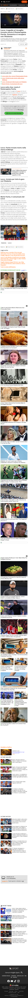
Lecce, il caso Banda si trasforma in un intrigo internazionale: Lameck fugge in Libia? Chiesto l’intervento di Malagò (13, 258)
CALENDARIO (13, 5)
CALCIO (4, 11)
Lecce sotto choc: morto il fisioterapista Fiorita (14, 76)
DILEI (15, 988)
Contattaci (13, 975)
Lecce (9, 243)
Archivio (15, 977)
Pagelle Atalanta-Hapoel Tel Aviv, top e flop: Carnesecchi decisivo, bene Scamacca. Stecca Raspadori (13, 263)
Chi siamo (6, 991)
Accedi (24, 1)
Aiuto (18, 992)
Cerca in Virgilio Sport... (13, 973)
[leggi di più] (26, 48)
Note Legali (11, 991)
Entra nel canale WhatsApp (14, 113)
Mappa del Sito (20, 975)
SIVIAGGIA (18, 988)
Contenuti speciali (6, 975)
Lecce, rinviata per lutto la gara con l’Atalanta (14, 82)
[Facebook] (8, 982)
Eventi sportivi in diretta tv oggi (16, 881)
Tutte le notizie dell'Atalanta (8, 267)
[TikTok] (15, 982)
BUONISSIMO (11, 989)
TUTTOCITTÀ (11, 988)
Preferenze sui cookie (12, 992)
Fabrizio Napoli (7, 47)
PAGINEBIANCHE (6, 988)
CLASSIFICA (22, 5)
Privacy (16, 991)
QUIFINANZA (23, 988)
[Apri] (1, 1)
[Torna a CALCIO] (1, 5)
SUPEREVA (17, 989)
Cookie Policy (21, 991)
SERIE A (9, 11)
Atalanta (3, 243)
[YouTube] (12, 982)
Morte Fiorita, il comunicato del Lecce (12, 84)
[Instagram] (18, 982)
